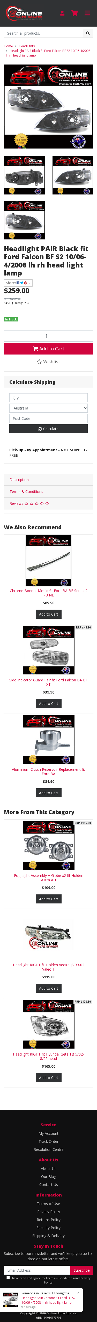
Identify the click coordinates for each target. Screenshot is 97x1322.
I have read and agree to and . (50, 1280)
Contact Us (48, 1184)
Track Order (48, 1141)
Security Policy (48, 1227)
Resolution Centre (49, 1149)
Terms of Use (48, 1203)
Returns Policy (49, 1219)
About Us (48, 1168)
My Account (48, 1133)
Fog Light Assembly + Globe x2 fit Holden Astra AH (48, 877)
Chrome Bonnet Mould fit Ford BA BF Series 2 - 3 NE (48, 592)
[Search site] (88, 33)
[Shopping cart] (74, 13)
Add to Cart (51, 348)
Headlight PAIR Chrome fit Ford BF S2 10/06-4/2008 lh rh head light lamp (48, 1300)
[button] (48, 361)
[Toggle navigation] (87, 13)
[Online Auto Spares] (24, 12)
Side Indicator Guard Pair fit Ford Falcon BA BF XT (48, 682)
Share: (11, 283)
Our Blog (48, 1176)
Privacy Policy (48, 1211)
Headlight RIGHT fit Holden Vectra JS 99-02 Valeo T (48, 967)
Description (19, 479)
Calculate (50, 428)
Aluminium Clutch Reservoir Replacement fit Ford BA (48, 771)
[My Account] (62, 13)
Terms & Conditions (26, 491)
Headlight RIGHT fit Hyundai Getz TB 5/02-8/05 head (48, 1056)
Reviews (17, 503)
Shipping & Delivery (48, 1235)
